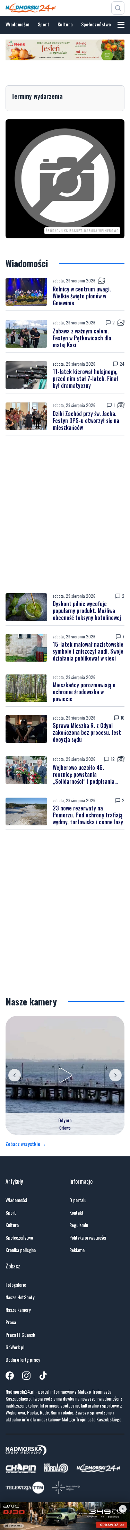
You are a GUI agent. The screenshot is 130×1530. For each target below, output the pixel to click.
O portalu (77, 1200)
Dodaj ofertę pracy (23, 1359)
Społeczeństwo (96, 24)
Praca (11, 1322)
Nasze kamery (18, 1309)
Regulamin (78, 1225)
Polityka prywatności (87, 1237)
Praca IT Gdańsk (20, 1334)
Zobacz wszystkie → (26, 1143)
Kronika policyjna (21, 1250)
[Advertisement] (65, 514)
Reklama (77, 1250)
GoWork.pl (15, 1347)
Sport (43, 24)
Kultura (65, 24)
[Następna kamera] (115, 1075)
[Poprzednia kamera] (14, 1075)
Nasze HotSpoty (20, 1297)
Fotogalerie (16, 1284)
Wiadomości (17, 24)
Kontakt (76, 1212)
